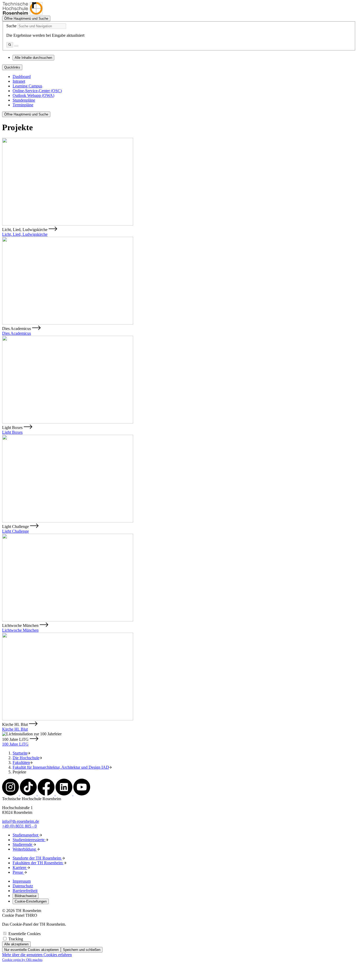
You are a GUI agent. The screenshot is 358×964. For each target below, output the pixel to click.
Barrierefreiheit (25, 890)
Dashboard (22, 76)
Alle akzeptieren (16, 944)
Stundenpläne (24, 100)
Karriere (20, 867)
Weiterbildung (25, 849)
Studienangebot (26, 835)
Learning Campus (27, 86)
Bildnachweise (25, 896)
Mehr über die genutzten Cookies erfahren (37, 954)
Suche (11, 26)
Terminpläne (23, 105)
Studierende (23, 844)
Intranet (19, 81)
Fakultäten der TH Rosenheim (38, 863)
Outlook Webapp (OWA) (33, 95)
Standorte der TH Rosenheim (37, 858)
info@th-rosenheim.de (20, 821)
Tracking (15, 939)
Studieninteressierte (29, 839)
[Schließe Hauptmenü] (16, 46)
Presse (18, 872)
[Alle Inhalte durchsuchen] (9, 45)
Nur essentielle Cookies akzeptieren (31, 950)
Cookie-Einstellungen (31, 901)
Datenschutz (23, 886)
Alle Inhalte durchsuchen (33, 58)
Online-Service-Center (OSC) (37, 90)
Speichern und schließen (81, 950)
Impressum (22, 881)
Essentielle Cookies (24, 933)
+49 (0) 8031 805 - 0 (19, 826)
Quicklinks (12, 67)
